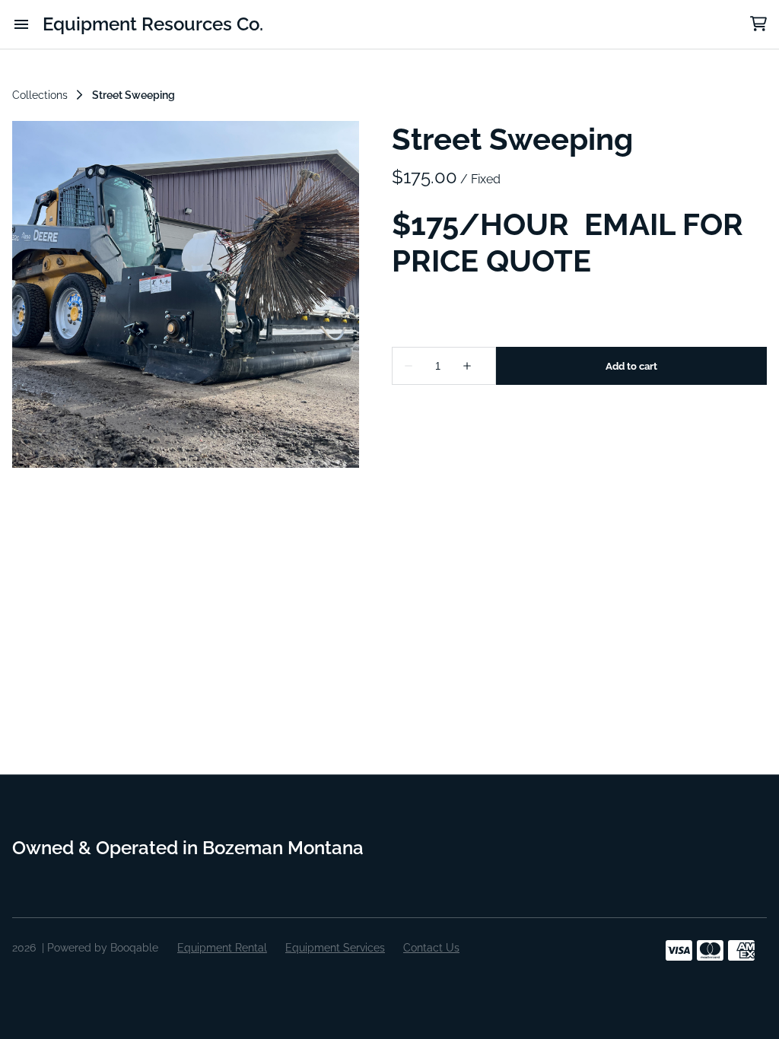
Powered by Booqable (102, 948)
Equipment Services (335, 948)
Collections (40, 95)
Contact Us (431, 948)
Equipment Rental (222, 948)
